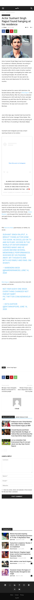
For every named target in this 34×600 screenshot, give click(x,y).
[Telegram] (29, 585)
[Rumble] (24, 585)
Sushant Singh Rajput (22, 192)
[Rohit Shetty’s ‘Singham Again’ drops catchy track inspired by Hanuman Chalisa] (5, 554)
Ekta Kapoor (25, 92)
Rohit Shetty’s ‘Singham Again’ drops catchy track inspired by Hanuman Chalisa (20, 554)
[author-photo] (17, 406)
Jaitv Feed (12, 539)
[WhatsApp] (15, 31)
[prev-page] (3, 450)
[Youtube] (19, 589)
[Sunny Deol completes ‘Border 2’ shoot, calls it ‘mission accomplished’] (5, 545)
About (11, 595)
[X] (7, 31)
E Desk (4, 27)
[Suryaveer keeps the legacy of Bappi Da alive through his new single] (5, 572)
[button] (3, 8)
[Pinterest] (11, 31)
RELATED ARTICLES (8, 417)
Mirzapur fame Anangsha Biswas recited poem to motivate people (9, 389)
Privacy (22, 595)
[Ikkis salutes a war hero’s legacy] (5, 563)
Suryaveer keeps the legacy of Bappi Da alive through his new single (20, 572)
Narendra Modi (8, 227)
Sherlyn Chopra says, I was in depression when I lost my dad (25, 389)
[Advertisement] (17, 3)
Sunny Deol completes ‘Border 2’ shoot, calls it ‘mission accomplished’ (21, 545)
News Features (13, 548)
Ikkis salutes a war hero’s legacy (20, 561)
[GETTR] (10, 585)
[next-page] (6, 450)
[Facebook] (3, 31)
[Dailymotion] (5, 585)
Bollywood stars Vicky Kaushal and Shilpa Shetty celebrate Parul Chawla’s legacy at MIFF (21, 423)
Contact (17, 595)
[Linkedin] (14, 585)
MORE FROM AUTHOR (22, 417)
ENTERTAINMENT (10, 12)
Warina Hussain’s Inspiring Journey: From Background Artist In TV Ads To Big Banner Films (21, 535)
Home (3, 12)
